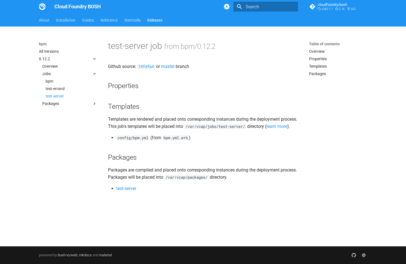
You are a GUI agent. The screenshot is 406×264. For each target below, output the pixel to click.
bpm (49, 81)
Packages (317, 74)
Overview (50, 66)
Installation (65, 20)
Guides (88, 20)
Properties (318, 59)
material (105, 255)
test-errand (55, 88)
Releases (154, 20)
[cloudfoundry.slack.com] (363, 255)
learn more (277, 126)
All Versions (49, 51)
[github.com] (353, 255)
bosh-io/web (67, 255)
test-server (55, 96)
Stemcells (132, 20)
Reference (109, 20)
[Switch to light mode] (226, 6)
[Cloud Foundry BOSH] (42, 6)
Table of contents (324, 44)
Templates (318, 66)
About (44, 20)
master (168, 66)
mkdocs (85, 255)
